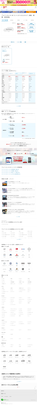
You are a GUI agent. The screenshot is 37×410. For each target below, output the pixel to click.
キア (20, 338)
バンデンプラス (13, 314)
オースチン (29, 314)
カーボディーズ (30, 312)
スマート (29, 288)
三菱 (28, 278)
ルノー (20, 329)
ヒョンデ (3, 338)
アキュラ (29, 283)
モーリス (3, 315)
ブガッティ (29, 329)
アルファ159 (13, 234)
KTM (20, 346)
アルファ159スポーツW (23, 234)
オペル (12, 289)
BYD (3, 344)
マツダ (3, 280)
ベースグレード (11, 73)
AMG (3, 288)
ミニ (28, 291)
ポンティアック (21, 299)
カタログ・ (5, 20)
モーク (3, 317)
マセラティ (4, 323)
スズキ (29, 280)
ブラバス (20, 291)
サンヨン (29, 338)
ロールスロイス (4, 312)
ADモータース (4, 340)
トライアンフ (13, 315)
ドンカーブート (30, 344)
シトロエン (4, 329)
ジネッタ (12, 312)
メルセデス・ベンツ (5, 291)
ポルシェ (29, 289)
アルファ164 (30, 234)
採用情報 (10, 396)
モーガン (3, 314)
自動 (32, 20)
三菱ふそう (4, 283)
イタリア (16, 73)
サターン (20, 297)
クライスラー (13, 297)
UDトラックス (13, 283)
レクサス (20, 283)
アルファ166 (4, 236)
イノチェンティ (13, 325)
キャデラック (4, 297)
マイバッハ (12, 291)
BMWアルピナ (21, 288)
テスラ (3, 302)
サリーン (20, 301)
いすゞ (12, 280)
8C (19, 231)
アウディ (3, 289)
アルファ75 (12, 236)
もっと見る (18, 216)
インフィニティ (13, 304)
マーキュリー (30, 299)
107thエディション (24, 73)
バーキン (3, 346)
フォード (12, 299)
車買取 (11, 20)
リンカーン (4, 301)
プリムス (29, 301)
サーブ (3, 334)
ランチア (12, 323)
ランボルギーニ (21, 323)
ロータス (20, 310)
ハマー (3, 304)
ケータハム (21, 312)
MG (19, 315)
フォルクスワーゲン (22, 289)
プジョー (12, 329)
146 (2, 231)
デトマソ (29, 323)
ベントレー (4, 310)
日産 (11, 278)
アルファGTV (30, 236)
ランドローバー (13, 310)
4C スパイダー (4, 49)
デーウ (12, 338)
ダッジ (20, 302)
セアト (12, 346)
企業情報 (2, 396)
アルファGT (21, 236)
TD (19, 344)
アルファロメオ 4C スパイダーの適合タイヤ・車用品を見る (11, 172)
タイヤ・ (25, 20)
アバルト (3, 325)
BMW (11, 288)
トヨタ (3, 278)
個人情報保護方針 (6, 396)
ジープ (12, 302)
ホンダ (20, 278)
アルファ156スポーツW (5, 234)
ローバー (29, 310)
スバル (20, 280)
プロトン (12, 344)
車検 (18, 20)
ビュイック (4, 299)
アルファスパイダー (5, 224)
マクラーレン (21, 314)
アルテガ (3, 293)
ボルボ (12, 334)
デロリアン (12, 301)
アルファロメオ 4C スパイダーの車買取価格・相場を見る (10, 169)
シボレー (29, 297)
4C (11, 231)
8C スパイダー (30, 231)
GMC (29, 302)
